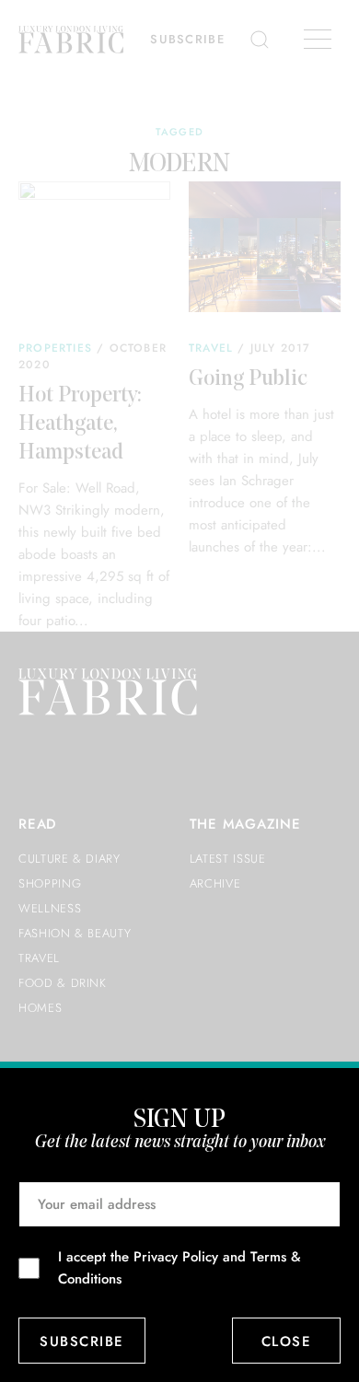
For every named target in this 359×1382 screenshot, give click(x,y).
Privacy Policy (175, 1257)
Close (286, 1341)
